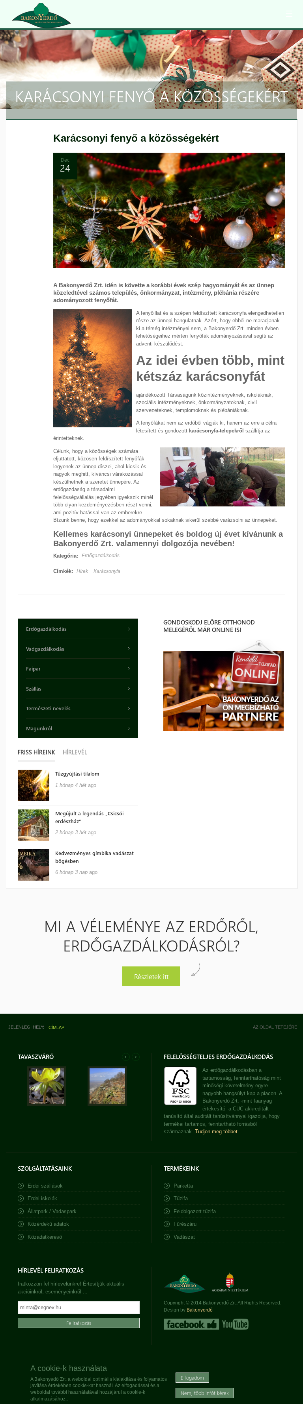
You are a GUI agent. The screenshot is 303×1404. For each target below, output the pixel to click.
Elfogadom (192, 1377)
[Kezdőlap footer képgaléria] (46, 1104)
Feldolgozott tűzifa (195, 1211)
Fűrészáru (185, 1224)
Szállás (33, 688)
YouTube (235, 1324)
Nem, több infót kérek (205, 1392)
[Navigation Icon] (289, 14)
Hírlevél (75, 752)
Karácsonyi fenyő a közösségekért (136, 138)
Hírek (82, 571)
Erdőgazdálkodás (101, 555)
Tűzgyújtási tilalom (77, 773)
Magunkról (39, 728)
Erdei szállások (45, 1186)
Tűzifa (181, 1198)
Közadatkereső (45, 1237)
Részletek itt (151, 976)
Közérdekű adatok (48, 1224)
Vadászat (184, 1237)
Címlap (56, 1027)
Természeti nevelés (48, 708)
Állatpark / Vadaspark (52, 1211)
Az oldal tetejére (275, 1027)
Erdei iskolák (42, 1198)
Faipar (33, 668)
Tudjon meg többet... (218, 1131)
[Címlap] (41, 15)
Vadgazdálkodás (45, 648)
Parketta (183, 1186)
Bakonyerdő (200, 1310)
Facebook (191, 1324)
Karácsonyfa (107, 571)
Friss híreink (36, 752)
